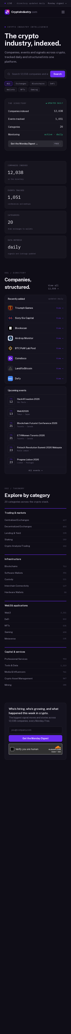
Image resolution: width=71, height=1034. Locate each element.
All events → (35, 470)
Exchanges (21, 83)
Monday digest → (57, 3)
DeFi (52, 83)
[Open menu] (63, 12)
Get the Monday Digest (35, 738)
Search (57, 74)
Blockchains (38, 83)
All (8, 83)
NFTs (22, 89)
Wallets (11, 89)
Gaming (34, 89)
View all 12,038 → (53, 287)
